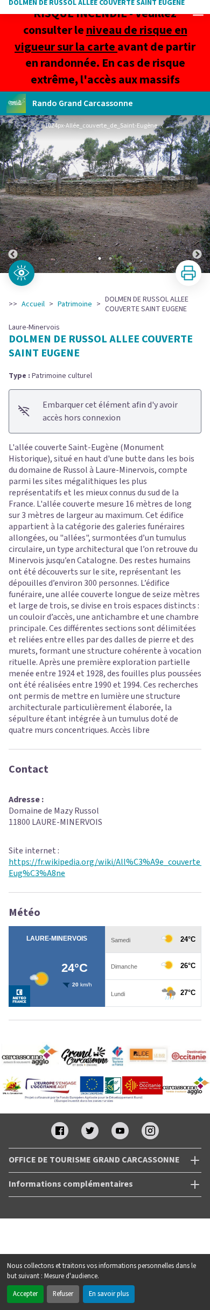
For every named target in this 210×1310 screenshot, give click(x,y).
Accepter (25, 1294)
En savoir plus (109, 1294)
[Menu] (198, 11)
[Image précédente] (13, 194)
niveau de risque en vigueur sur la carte (101, 38)
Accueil (33, 304)
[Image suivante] (197, 194)
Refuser (63, 1294)
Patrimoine (75, 304)
